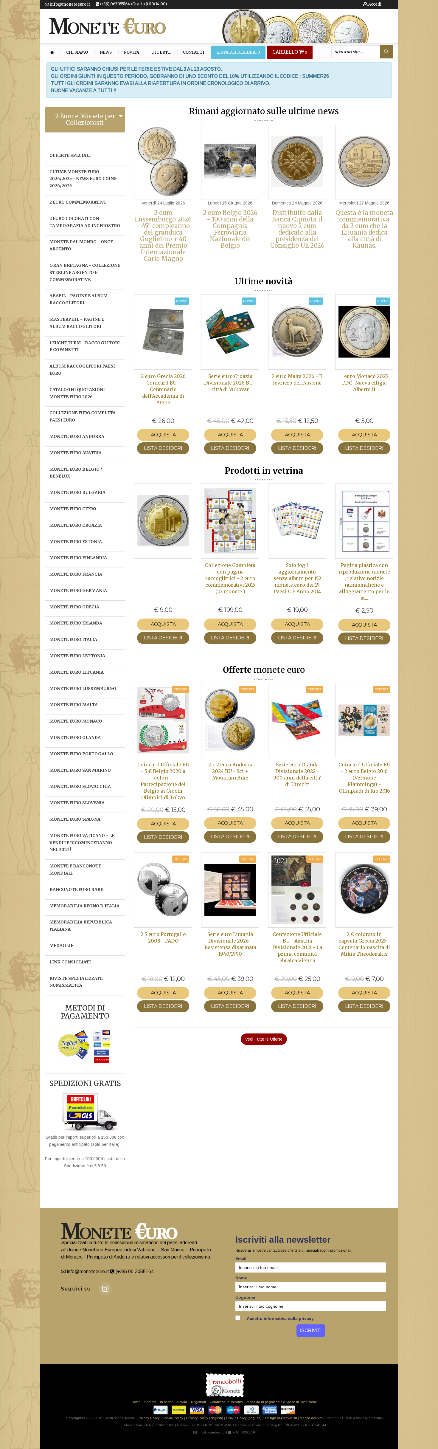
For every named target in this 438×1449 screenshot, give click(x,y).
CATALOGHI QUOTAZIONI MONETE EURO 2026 (77, 393)
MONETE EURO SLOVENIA (77, 802)
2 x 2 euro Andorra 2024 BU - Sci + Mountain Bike (230, 771)
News (106, 52)
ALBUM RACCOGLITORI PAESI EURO (82, 369)
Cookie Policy (172, 1418)
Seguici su (76, 1289)
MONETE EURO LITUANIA (76, 672)
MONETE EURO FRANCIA (75, 574)
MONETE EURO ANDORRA (76, 436)
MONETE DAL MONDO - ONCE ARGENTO (81, 245)
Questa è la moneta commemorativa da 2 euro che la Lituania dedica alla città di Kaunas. (364, 229)
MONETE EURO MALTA (73, 704)
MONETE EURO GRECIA (74, 607)
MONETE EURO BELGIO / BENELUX (75, 473)
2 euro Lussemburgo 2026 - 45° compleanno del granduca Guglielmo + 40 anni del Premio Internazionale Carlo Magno (163, 235)
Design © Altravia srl (281, 1418)
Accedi (374, 4)
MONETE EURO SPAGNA (74, 819)
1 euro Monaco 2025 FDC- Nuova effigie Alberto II (364, 382)
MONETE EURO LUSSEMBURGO (82, 688)
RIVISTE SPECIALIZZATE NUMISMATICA (75, 982)
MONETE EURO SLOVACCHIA (80, 786)
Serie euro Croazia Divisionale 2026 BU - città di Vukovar (230, 382)
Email (240, 1258)
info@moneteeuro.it (69, 4)
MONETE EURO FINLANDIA (78, 557)
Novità (131, 52)
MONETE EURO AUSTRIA (75, 452)
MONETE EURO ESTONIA (75, 541)
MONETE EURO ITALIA (73, 639)
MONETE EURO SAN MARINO (80, 770)
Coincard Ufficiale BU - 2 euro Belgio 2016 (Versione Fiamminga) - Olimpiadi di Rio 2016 (364, 778)
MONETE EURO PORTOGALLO (81, 754)
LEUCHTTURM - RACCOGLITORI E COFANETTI (84, 346)
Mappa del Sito (311, 1418)
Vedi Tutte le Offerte (263, 1039)
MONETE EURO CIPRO (72, 509)
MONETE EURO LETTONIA (77, 655)
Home (136, 1402)
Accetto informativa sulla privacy (280, 1318)
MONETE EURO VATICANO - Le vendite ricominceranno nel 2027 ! (81, 843)
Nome (241, 1278)
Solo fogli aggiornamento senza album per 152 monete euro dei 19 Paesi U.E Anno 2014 (297, 578)
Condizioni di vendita (226, 1402)
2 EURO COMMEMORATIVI (77, 202)
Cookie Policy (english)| (244, 1418)
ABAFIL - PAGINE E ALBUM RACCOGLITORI (78, 299)
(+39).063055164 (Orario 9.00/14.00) (133, 4)
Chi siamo (77, 52)
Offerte (161, 52)
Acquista (163, 435)
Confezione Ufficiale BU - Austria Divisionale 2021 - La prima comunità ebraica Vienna (297, 947)
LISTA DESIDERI (163, 448)
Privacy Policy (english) (204, 1418)
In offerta (166, 1402)
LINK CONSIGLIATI (70, 962)
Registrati (198, 1402)
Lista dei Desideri (238, 52)
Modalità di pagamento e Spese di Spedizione (282, 1402)
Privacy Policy (148, 1418)
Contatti (193, 52)
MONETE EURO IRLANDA (75, 623)
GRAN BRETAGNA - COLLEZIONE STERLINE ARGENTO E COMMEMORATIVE (84, 272)
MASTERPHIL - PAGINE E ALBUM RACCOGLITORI (76, 323)
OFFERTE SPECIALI (70, 155)
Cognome (245, 1297)
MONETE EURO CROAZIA (75, 525)
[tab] (85, 119)
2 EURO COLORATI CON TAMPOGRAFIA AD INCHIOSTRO (84, 222)
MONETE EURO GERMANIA (78, 590)
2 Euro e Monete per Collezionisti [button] (85, 119)
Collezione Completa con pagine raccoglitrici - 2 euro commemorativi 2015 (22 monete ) (230, 578)
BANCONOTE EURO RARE (76, 889)
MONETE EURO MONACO (75, 721)
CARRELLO (289, 52)
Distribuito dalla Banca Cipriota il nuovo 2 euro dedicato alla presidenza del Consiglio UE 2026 (297, 229)
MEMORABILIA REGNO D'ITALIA (84, 906)
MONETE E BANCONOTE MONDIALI (75, 869)
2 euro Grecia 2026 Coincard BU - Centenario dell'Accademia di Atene (163, 389)
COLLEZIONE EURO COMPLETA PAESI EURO (82, 416)
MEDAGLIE (61, 945)
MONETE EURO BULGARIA (77, 492)
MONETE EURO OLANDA (75, 737)
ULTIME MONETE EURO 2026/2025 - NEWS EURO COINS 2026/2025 (83, 179)
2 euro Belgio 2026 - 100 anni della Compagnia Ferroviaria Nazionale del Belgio (230, 229)
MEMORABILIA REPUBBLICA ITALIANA (80, 925)
